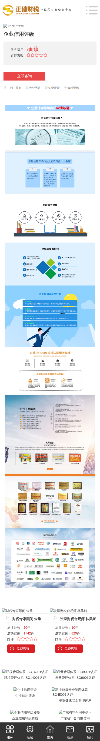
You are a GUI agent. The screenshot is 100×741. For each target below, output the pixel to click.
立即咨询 (24, 76)
